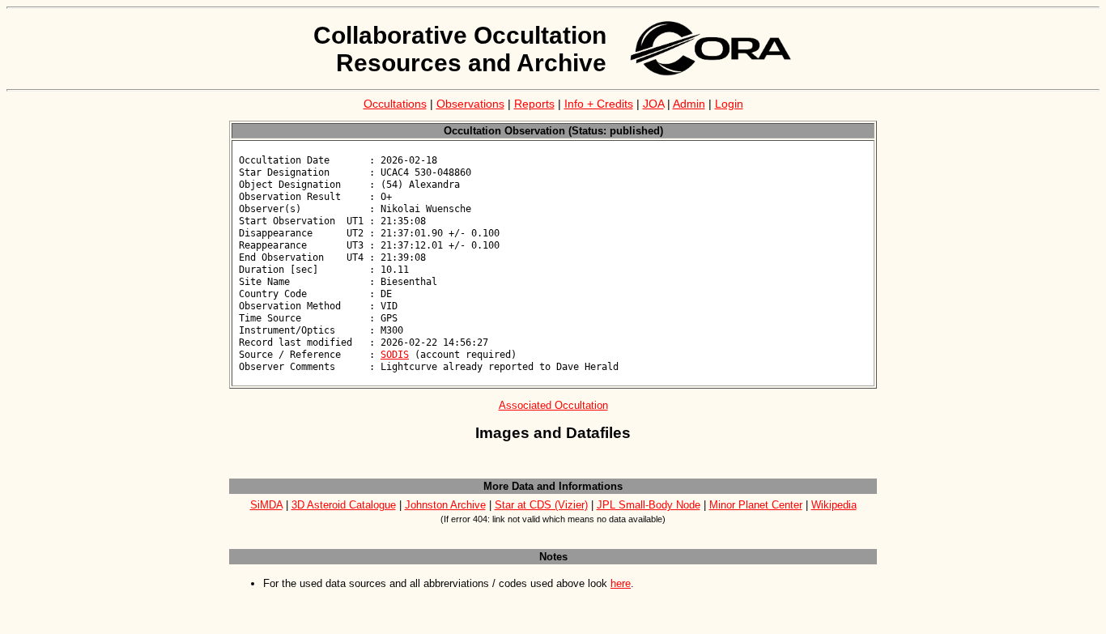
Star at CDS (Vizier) (541, 505)
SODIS (395, 354)
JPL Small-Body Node (648, 505)
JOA (653, 103)
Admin (689, 103)
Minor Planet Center (755, 505)
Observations (470, 103)
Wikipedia (834, 505)
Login (729, 103)
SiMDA (266, 505)
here (620, 583)
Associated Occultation (553, 405)
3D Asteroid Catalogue (343, 505)
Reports (534, 103)
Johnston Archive (445, 505)
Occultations (395, 103)
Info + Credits (598, 103)
